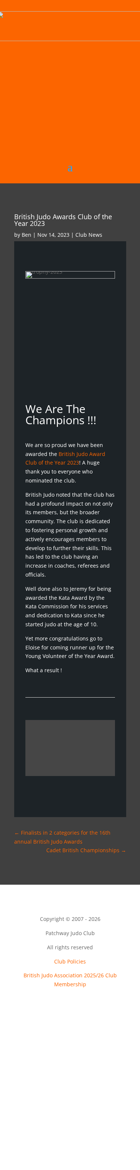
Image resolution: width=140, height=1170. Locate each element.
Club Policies (70, 961)
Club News (88, 234)
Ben (26, 234)
